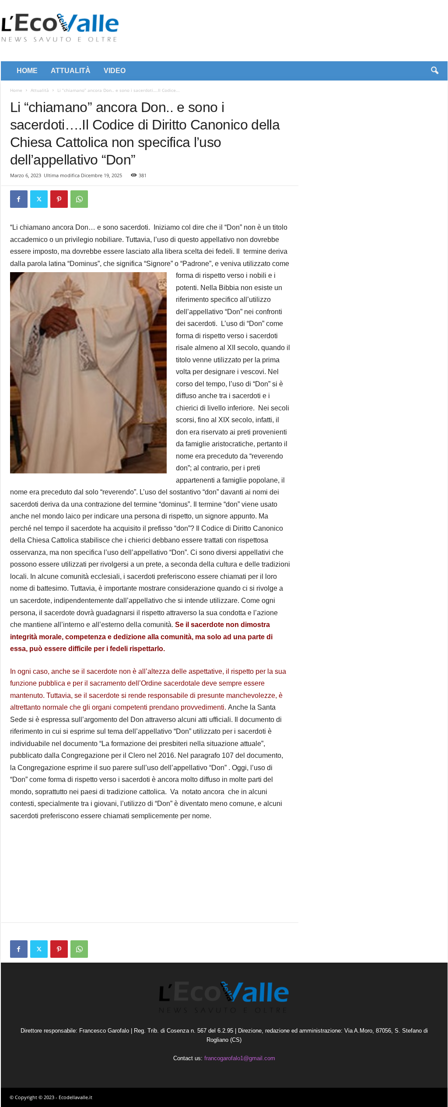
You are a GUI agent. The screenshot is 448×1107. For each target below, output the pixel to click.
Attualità (40, 90)
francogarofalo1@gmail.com (239, 1058)
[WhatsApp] (79, 199)
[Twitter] (39, 199)
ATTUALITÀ (71, 70)
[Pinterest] (59, 199)
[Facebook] (19, 199)
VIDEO (115, 70)
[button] (434, 71)
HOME (27, 70)
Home (16, 90)
